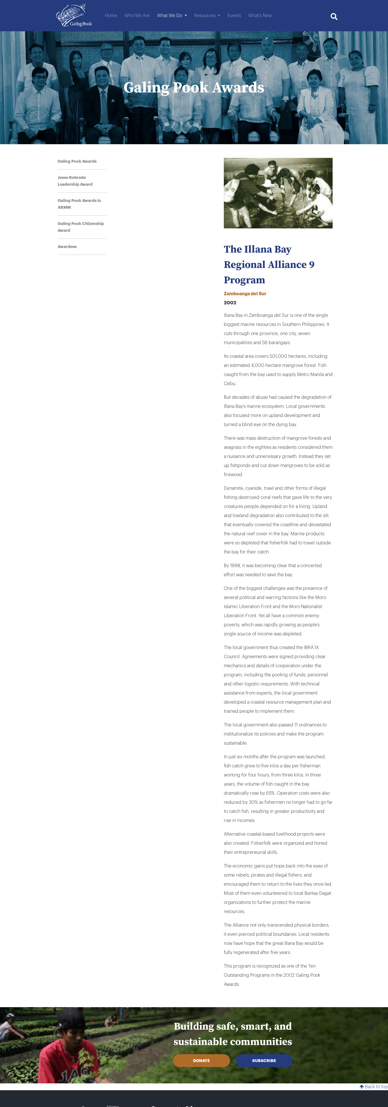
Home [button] (111, 15)
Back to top (376, 1087)
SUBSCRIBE (264, 1061)
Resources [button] (205, 15)
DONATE (201, 1061)
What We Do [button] (170, 15)
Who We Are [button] (137, 15)
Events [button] (234, 15)
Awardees (67, 247)
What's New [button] (260, 15)
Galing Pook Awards (77, 161)
